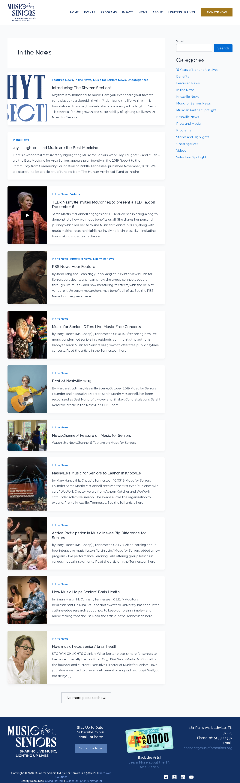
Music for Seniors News (109, 80)
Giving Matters (54, 780)
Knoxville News (80, 258)
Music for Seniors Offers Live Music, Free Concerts (96, 326)
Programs (183, 130)
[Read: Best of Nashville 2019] (27, 389)
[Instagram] (174, 777)
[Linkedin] (183, 777)
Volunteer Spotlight (191, 157)
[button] (216, 12)
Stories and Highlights (192, 137)
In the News (83, 80)
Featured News (62, 80)
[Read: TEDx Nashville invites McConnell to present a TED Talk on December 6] (27, 215)
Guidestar (72, 780)
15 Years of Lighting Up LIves (197, 70)
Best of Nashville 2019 (72, 381)
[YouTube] (191, 777)
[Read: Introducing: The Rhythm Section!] (27, 98)
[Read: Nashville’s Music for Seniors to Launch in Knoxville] (27, 484)
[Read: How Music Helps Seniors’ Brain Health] (27, 600)
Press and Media (188, 123)
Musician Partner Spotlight (196, 110)
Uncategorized (138, 80)
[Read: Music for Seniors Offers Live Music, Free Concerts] (27, 334)
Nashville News (103, 258)
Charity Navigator (91, 780)
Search (180, 41)
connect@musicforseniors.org (208, 748)
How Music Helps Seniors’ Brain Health (86, 592)
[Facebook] (166, 777)
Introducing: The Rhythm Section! (81, 88)
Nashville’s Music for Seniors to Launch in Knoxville (96, 473)
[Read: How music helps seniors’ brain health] (27, 657)
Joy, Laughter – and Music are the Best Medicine (55, 147)
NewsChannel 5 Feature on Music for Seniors (91, 435)
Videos (75, 194)
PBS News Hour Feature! (74, 266)
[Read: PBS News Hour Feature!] (27, 277)
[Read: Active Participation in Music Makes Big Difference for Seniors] (27, 543)
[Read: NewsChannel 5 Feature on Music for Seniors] (27, 435)
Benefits (182, 76)
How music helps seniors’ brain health (84, 646)
